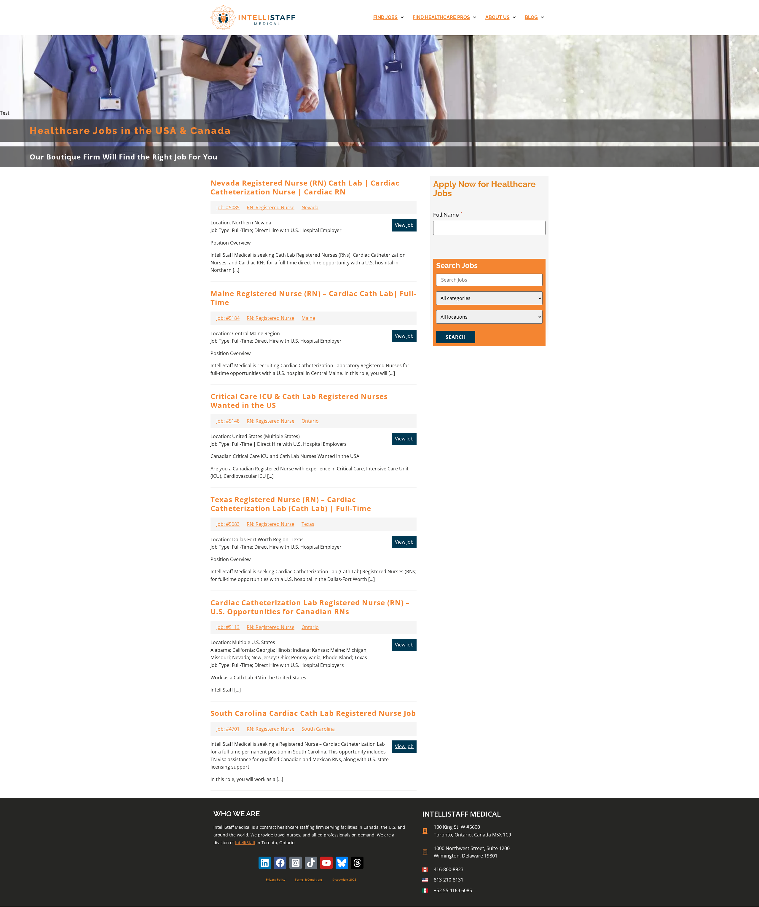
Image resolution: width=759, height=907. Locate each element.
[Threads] (357, 863)
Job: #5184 (228, 318)
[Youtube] (326, 863)
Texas (308, 524)
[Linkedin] (265, 863)
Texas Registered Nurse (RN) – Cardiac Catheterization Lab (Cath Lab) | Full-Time (291, 503)
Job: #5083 (228, 524)
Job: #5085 (228, 207)
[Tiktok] (311, 863)
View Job (404, 225)
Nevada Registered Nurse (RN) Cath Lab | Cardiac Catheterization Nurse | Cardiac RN (305, 187)
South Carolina (318, 729)
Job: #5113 (228, 627)
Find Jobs (385, 17)
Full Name (446, 215)
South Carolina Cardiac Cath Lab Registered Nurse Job (313, 713)
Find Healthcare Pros (441, 17)
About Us (497, 17)
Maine (308, 318)
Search (456, 337)
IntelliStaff (245, 842)
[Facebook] (280, 863)
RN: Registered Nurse (270, 207)
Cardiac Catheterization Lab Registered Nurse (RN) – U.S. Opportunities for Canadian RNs (310, 607)
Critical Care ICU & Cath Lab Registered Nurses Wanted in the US (299, 400)
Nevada (310, 207)
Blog (531, 17)
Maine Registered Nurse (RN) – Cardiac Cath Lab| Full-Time (313, 297)
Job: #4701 (228, 729)
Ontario (310, 421)
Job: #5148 (228, 421)
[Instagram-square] (295, 863)
